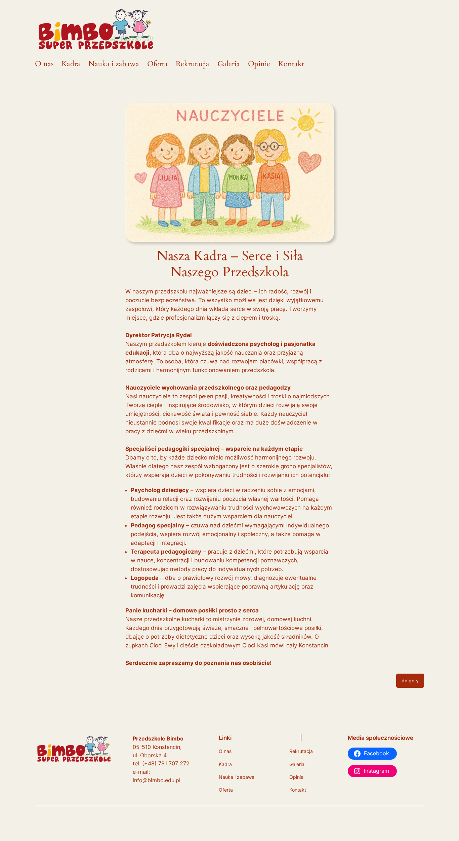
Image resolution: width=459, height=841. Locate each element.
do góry (410, 680)
